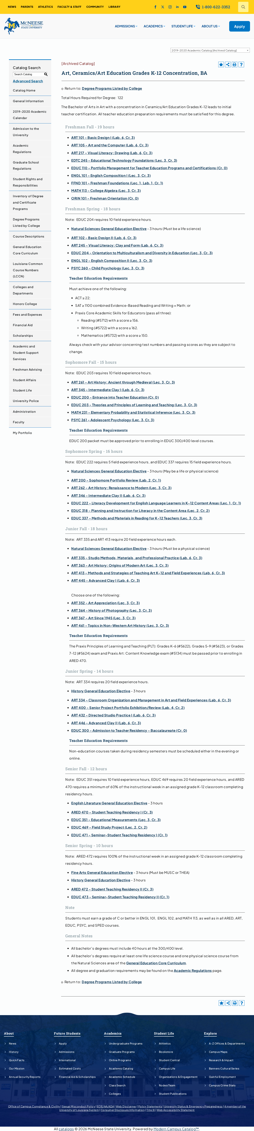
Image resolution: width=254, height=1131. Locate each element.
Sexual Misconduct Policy (78, 1106)
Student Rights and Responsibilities (27, 182)
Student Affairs (24, 380)
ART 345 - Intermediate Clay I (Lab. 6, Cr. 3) (107, 390)
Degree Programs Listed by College (26, 222)
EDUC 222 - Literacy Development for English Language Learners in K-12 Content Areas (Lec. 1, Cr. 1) (156, 503)
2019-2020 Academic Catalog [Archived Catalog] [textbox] (204, 50)
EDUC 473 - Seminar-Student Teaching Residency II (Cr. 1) (120, 897)
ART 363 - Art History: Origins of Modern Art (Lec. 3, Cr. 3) (119, 565)
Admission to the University (26, 132)
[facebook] (155, 7)
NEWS (12, 6)
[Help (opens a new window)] (241, 64)
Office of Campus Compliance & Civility (34, 1106)
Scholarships (23, 335)
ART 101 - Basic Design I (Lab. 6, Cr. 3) (103, 137)
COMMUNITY (95, 6)
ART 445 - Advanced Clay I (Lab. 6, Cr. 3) (105, 580)
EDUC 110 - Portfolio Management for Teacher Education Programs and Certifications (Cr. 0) (149, 168)
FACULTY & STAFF (70, 6)
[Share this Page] (228, 64)
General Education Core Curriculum (27, 250)
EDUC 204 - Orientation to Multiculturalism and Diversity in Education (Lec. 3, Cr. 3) (142, 253)
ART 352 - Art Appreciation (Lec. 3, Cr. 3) (105, 603)
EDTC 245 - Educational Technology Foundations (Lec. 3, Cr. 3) (124, 160)
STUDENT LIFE (182, 26)
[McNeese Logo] (24, 26)
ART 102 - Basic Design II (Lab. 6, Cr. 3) (104, 238)
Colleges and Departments (23, 290)
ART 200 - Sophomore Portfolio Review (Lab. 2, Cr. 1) (116, 480)
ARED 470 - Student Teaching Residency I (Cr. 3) (112, 812)
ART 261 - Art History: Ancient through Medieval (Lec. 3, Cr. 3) (123, 382)
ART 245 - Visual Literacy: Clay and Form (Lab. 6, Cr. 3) (117, 245)
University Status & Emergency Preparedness (193, 1106)
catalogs (66, 1129)
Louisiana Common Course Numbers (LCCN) (28, 270)
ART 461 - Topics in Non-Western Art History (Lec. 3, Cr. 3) (120, 625)
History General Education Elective (100, 691)
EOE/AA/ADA (105, 1106)
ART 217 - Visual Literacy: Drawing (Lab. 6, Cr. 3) (111, 153)
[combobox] (210, 50)
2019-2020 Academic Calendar (29, 115)
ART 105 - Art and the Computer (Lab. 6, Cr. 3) (109, 145)
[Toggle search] (243, 7)
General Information (28, 101)
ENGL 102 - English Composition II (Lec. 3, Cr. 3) (111, 260)
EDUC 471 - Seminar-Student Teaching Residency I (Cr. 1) (119, 835)
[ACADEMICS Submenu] (164, 24)
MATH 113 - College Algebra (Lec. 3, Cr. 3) (106, 190)
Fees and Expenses (27, 314)
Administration (24, 411)
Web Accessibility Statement (176, 1110)
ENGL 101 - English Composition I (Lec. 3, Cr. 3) (111, 175)
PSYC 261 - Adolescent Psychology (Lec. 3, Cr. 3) (112, 420)
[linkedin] (177, 7)
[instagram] (170, 7)
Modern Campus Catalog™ (176, 1129)
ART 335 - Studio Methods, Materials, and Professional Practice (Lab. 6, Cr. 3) (136, 558)
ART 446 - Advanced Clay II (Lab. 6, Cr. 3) (106, 723)
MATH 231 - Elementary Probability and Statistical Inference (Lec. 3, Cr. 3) (133, 412)
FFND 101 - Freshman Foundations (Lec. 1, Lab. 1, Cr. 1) (117, 183)
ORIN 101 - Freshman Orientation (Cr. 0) (105, 198)
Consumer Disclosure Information (123, 1110)
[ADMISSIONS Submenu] (136, 24)
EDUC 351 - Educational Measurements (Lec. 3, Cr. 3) (116, 819)
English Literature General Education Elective (109, 803)
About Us (209, 26)
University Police (26, 401)
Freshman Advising (27, 369)
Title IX (150, 1110)
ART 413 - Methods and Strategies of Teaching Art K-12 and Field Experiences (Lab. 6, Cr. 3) (148, 573)
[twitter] (163, 7)
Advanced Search (28, 81)
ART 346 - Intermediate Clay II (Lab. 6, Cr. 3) (108, 495)
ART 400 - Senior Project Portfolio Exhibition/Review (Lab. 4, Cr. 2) (128, 707)
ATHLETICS (45, 6)
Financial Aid (23, 325)
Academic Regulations (22, 148)
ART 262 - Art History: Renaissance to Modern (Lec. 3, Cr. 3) (121, 488)
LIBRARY (115, 6)
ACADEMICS (153, 26)
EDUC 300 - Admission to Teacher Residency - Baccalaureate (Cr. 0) (129, 730)
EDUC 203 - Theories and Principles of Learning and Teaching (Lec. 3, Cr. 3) (134, 405)
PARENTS (27, 6)
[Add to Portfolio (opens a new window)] (221, 64)
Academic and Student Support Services (26, 352)
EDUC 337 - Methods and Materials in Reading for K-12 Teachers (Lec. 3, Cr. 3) (136, 518)
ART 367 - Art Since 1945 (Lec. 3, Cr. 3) (103, 618)
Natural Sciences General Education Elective (109, 228)
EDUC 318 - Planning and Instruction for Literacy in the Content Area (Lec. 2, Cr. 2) (140, 510)
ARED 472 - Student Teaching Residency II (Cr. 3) (112, 889)
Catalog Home (24, 90)
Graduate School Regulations (26, 165)
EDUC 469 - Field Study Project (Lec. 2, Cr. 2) (109, 827)
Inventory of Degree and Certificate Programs (28, 202)
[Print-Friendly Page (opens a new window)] (234, 64)
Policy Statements (150, 1106)
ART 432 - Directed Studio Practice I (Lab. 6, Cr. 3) (113, 715)
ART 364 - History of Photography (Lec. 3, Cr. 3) (111, 610)
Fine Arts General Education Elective (102, 872)
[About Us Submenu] (218, 24)
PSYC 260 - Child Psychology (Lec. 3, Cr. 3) (107, 268)
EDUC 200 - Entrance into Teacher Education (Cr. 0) (115, 397)
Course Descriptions (28, 236)
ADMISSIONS (125, 26)
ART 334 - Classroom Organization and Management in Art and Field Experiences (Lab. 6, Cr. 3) (151, 700)
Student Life (22, 390)
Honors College (25, 304)
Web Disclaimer (126, 1106)
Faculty (19, 422)
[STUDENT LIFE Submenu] (194, 24)
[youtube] (185, 7)
